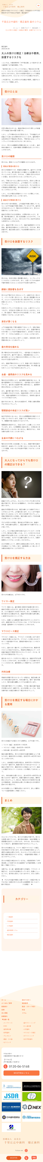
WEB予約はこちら (21, 1073)
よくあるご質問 (7, 1003)
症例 (3, 1009)
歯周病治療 (7, 1029)
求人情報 (4, 1013)
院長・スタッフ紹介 (28, 1006)
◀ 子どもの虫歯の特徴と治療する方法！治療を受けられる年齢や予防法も (12, 882)
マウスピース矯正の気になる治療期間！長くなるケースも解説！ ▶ (31, 882)
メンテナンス (8, 1023)
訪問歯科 (7, 1032)
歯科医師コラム (12, 930)
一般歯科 (10, 917)
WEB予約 (13, 1158)
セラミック (7, 1042)
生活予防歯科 (28, 1039)
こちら (5, 873)
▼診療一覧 (5, 1019)
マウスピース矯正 (30, 1032)
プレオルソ (7, 1036)
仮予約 (11, 873)
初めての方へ (26, 1000)
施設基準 (25, 1003)
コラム (24, 1013)
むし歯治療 (27, 1026)
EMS (5, 1026)
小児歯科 (10, 926)
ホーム (4, 1000)
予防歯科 (10, 921)
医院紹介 (4, 1006)
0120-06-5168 (19, 1066)
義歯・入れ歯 (8, 1039)
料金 (23, 1009)
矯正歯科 (10, 934)
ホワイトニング (29, 1036)
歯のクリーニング (30, 1023)
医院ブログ (25, 28)
